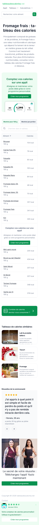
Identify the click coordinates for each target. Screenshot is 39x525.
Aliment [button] (6, 136)
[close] (35, 504)
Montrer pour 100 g (10, 122)
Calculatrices (25, 8)
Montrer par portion (28, 122)
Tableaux (12, 8)
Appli (5, 8)
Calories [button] (30, 136)
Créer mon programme (19, 96)
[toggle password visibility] (4, 128)
